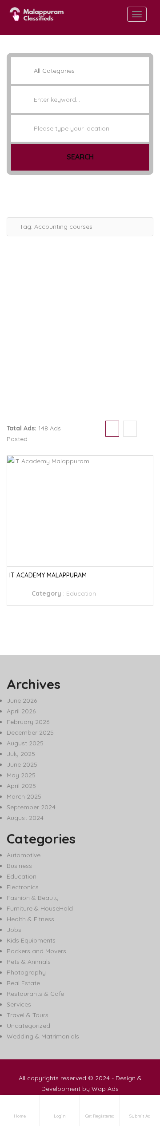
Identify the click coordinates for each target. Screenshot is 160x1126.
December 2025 (30, 732)
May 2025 (21, 775)
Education (81, 593)
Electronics (23, 887)
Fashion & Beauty (33, 898)
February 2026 (28, 722)
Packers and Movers (36, 951)
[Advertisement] (80, 325)
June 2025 (22, 764)
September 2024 (31, 807)
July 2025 (21, 754)
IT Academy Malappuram (48, 575)
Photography (26, 972)
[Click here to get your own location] (141, 128)
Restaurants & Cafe (35, 994)
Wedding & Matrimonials (43, 1036)
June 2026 (22, 700)
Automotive (23, 855)
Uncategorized (28, 1026)
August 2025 (25, 743)
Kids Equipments (31, 940)
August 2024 (25, 818)
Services (19, 1004)
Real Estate (23, 983)
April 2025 (21, 786)
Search (80, 156)
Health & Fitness (30, 919)
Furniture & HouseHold (40, 908)
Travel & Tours (27, 1015)
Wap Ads (105, 1089)
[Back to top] (131, 1070)
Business (19, 866)
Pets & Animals (29, 962)
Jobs (14, 930)
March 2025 (24, 796)
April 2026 (21, 711)
